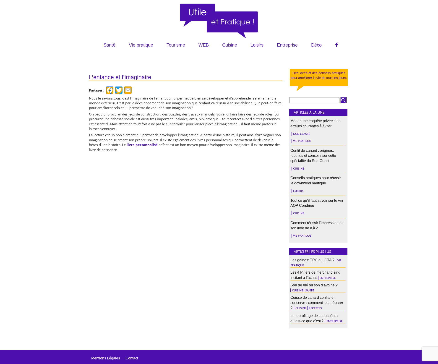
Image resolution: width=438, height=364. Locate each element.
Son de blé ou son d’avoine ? (314, 285)
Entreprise (287, 44)
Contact (131, 358)
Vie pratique (141, 44)
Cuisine (229, 44)
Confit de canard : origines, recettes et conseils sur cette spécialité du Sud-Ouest (313, 156)
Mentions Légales (105, 358)
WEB (203, 44)
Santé (109, 44)
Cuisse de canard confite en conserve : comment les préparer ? (316, 303)
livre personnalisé (142, 144)
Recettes (315, 308)
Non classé (301, 134)
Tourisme (176, 44)
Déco (316, 44)
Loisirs (256, 44)
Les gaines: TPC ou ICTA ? (312, 260)
